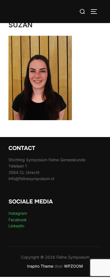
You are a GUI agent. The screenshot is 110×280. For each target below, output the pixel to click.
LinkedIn (16, 225)
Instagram (17, 213)
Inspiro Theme (40, 266)
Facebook (17, 219)
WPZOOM (73, 266)
